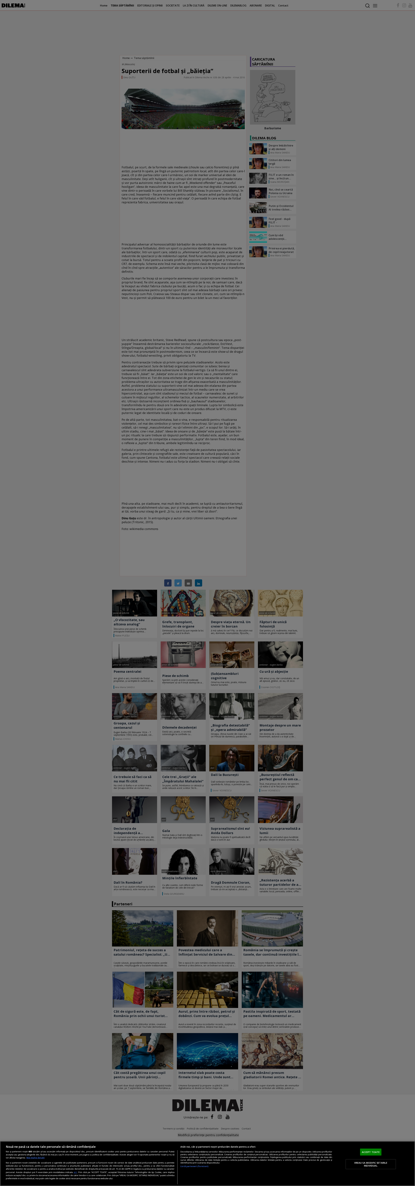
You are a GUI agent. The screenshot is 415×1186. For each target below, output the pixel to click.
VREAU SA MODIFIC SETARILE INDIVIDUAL (370, 1164)
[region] (207, 1163)
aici (75, 1172)
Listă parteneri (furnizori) (194, 1166)
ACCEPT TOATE (371, 1151)
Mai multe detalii (35, 1157)
